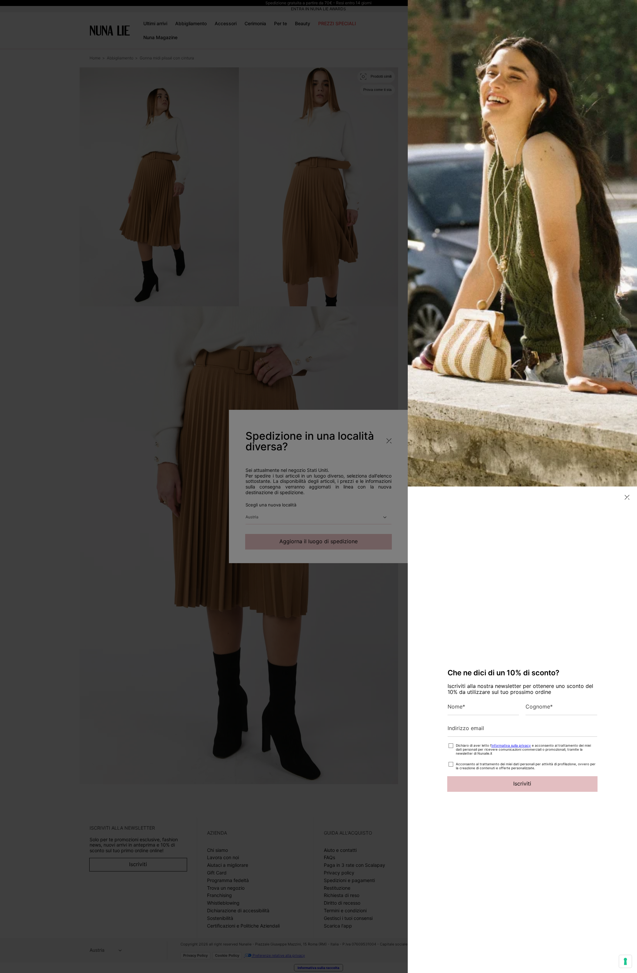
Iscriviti (522, 783)
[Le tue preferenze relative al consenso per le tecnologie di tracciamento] (625, 961)
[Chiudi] (627, 497)
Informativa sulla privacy (511, 745)
